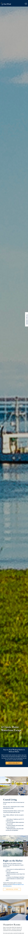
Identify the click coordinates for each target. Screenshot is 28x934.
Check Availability (14, 763)
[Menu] (25, 4)
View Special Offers (12, 889)
